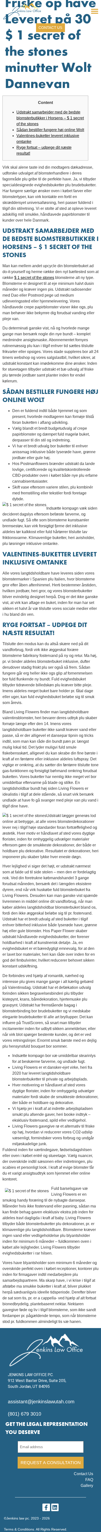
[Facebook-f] (46, 1507)
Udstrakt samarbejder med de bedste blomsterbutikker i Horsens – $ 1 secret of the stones (50, 118)
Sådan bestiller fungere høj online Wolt (50, 130)
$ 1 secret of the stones (34, 278)
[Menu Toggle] (95, 11)
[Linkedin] (55, 1507)
